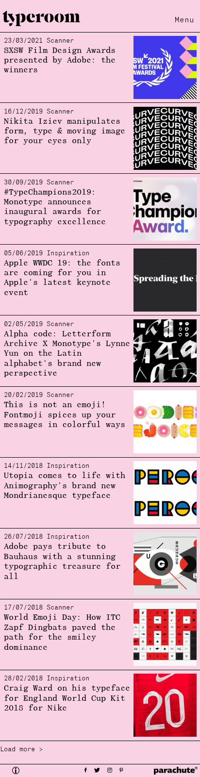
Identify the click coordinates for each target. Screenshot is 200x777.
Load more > (21, 749)
